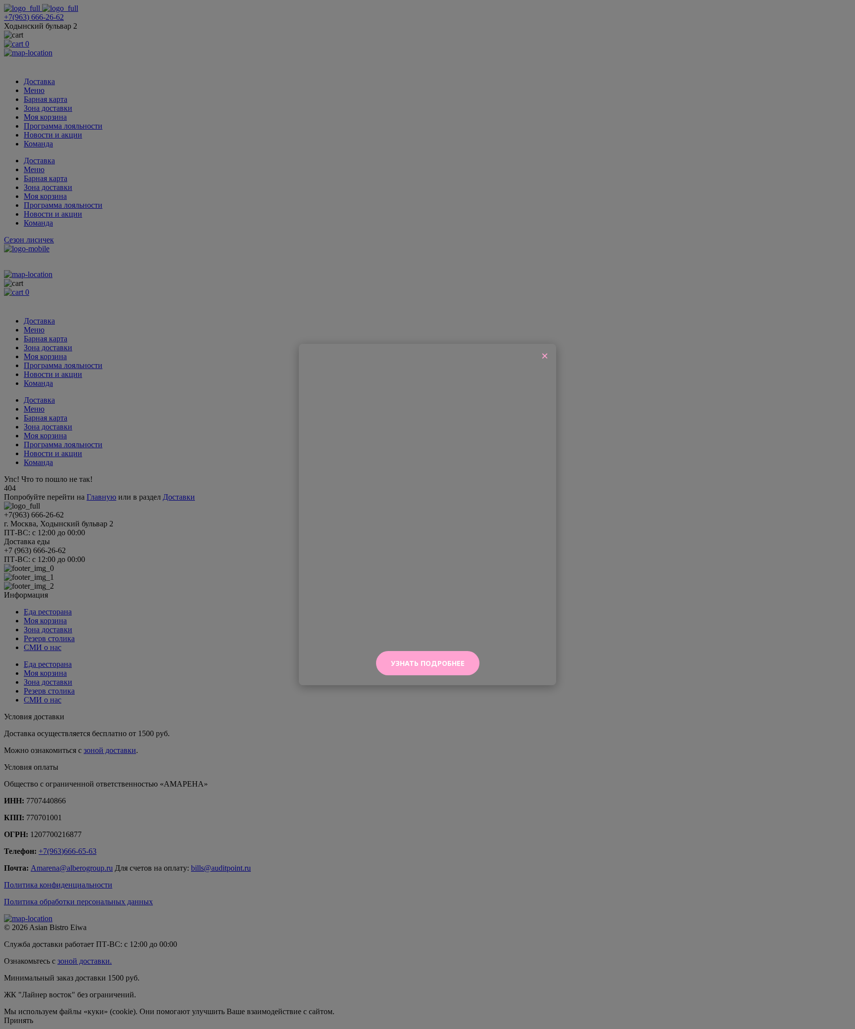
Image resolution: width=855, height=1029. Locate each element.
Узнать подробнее (428, 663)
